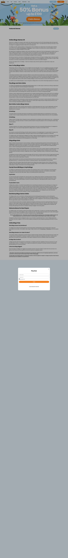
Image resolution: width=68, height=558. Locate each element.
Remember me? (22, 279)
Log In (34, 281)
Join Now (34, 285)
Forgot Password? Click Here (34, 286)
